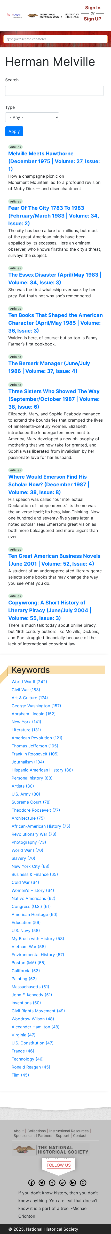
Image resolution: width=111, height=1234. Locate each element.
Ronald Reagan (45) (31, 1067)
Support (62, 1135)
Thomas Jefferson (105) (35, 745)
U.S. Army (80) (26, 794)
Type (10, 107)
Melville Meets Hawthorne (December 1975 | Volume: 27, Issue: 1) (54, 161)
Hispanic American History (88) (42, 770)
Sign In (92, 7)
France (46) (23, 1050)
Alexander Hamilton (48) (36, 1026)
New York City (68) (31, 866)
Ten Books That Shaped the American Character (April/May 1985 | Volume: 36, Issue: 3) (55, 323)
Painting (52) (24, 978)
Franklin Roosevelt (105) (35, 753)
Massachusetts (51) (30, 986)
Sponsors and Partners (33, 1135)
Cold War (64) (25, 882)
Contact (79, 1135)
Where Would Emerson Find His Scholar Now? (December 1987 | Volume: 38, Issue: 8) (48, 484)
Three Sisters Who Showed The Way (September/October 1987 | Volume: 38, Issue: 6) (54, 399)
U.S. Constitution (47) (33, 1042)
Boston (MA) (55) (29, 962)
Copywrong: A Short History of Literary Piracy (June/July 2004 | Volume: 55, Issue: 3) (49, 610)
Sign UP (92, 18)
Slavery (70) (23, 858)
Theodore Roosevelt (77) (36, 810)
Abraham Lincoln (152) (34, 713)
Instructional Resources (69, 1131)
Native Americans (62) (34, 898)
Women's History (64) (33, 890)
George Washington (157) (36, 705)
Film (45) (20, 1075)
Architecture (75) (28, 818)
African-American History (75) (41, 826)
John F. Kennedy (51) (32, 994)
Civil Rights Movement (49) (38, 1010)
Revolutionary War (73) (34, 834)
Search (12, 79)
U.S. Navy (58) (26, 930)
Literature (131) (26, 729)
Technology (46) (28, 1059)
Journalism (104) (28, 761)
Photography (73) (29, 842)
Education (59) (26, 922)
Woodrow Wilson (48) (33, 1018)
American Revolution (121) (37, 737)
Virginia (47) (24, 1034)
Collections (36, 1131)
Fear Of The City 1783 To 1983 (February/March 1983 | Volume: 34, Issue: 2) (53, 216)
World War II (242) (29, 681)
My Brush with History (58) (38, 938)
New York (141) (26, 721)
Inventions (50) (26, 1002)
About (19, 1131)
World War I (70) (27, 850)
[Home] (14, 15)
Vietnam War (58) (29, 946)
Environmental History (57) (38, 954)
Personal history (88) (32, 778)
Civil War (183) (26, 689)
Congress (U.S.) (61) (31, 906)
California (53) (26, 970)
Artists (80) (23, 786)
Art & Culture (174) (30, 697)
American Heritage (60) (35, 914)
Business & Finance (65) (35, 874)
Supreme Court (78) (31, 802)
